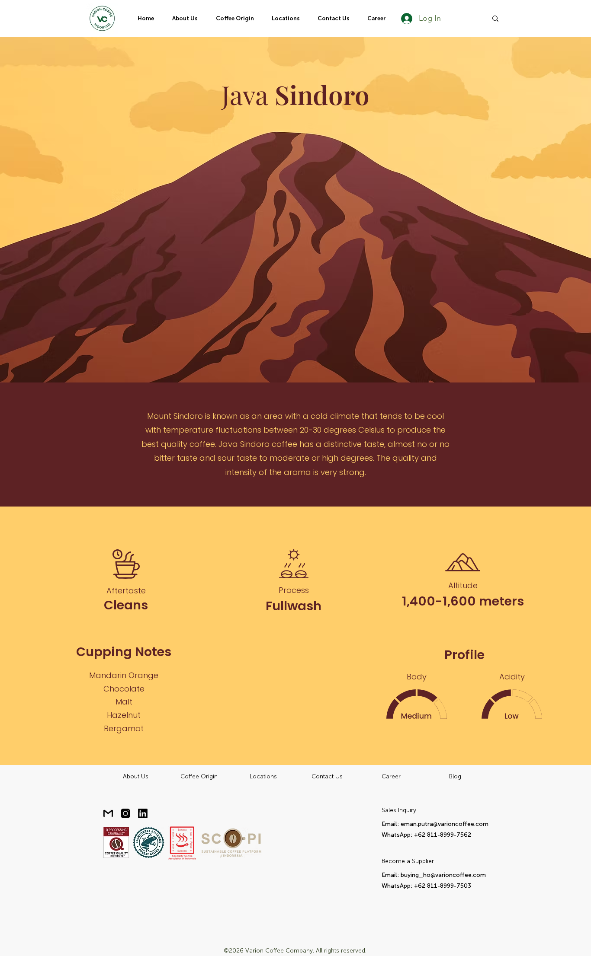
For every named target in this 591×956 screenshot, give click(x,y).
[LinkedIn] (143, 813)
